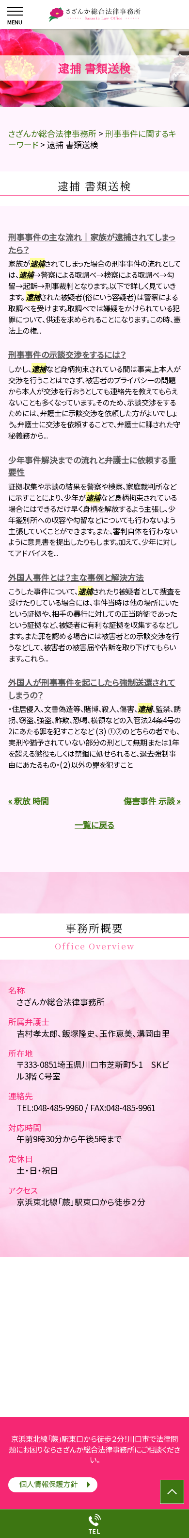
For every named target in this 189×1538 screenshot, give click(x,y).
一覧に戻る (94, 824)
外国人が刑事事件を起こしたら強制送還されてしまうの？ (91, 688)
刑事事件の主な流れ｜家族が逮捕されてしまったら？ (91, 243)
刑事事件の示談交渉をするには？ (67, 354)
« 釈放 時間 (28, 800)
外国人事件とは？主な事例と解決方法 (76, 577)
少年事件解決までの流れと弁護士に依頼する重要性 (92, 466)
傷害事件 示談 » (152, 800)
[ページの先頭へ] (172, 1492)
